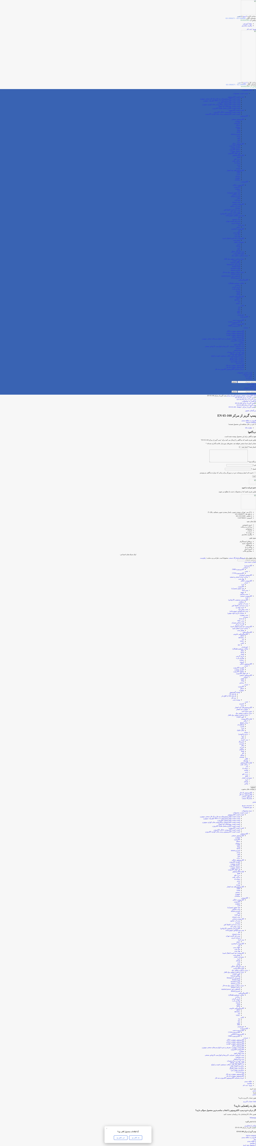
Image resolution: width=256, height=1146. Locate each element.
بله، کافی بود (136, 1137)
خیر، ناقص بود (120, 1137)
